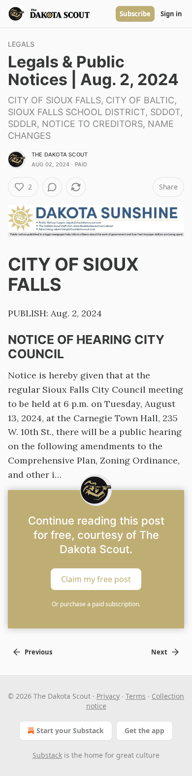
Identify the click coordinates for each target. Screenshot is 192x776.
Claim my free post (96, 579)
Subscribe (135, 13)
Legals (21, 44)
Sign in (171, 13)
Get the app (144, 730)
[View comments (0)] (52, 187)
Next (159, 652)
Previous (38, 652)
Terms (136, 696)
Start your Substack (70, 730)
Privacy (108, 696)
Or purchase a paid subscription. (96, 604)
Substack (47, 755)
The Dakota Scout (60, 154)
